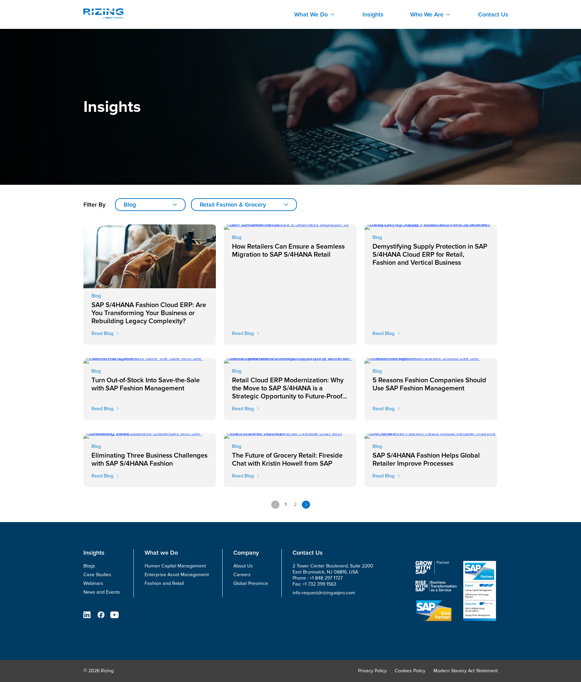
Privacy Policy (372, 671)
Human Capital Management (175, 566)
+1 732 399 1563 (319, 584)
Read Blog (102, 333)
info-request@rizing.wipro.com (324, 593)
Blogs (89, 566)
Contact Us (493, 14)
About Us (243, 566)
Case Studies (97, 575)
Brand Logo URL (103, 13)
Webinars (93, 583)
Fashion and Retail (164, 583)
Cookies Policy (410, 671)
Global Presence (250, 583)
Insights (373, 14)
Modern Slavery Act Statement (465, 671)
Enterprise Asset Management (177, 575)
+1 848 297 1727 (326, 578)
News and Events (101, 592)
